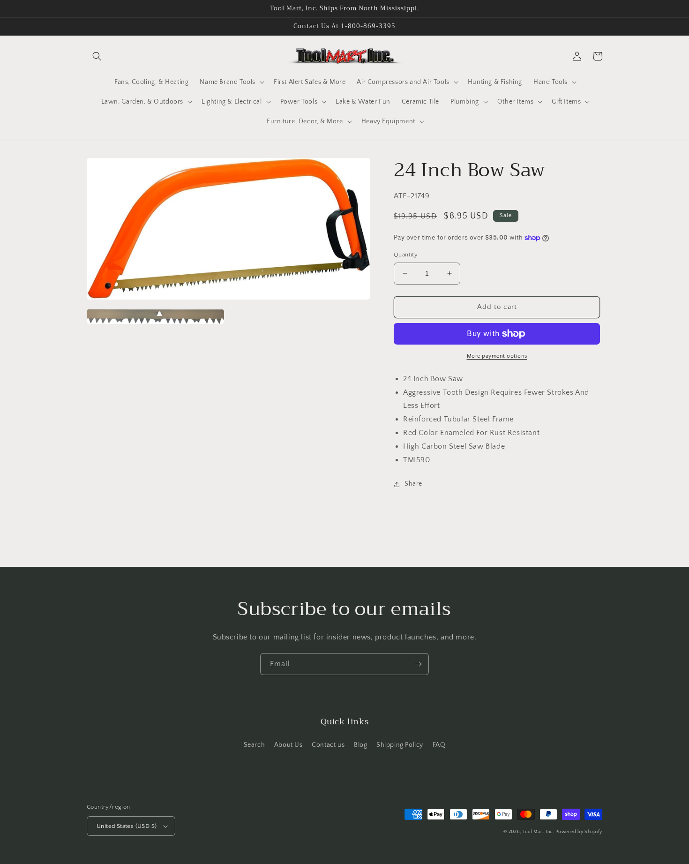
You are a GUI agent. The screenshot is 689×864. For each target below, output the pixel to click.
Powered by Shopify (578, 831)
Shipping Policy (399, 745)
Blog (360, 745)
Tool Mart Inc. (538, 831)
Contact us (328, 745)
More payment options (497, 356)
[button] (97, 56)
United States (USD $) (127, 826)
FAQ (439, 745)
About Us (288, 745)
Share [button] (413, 484)
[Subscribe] (418, 664)
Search (254, 745)
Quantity (406, 254)
